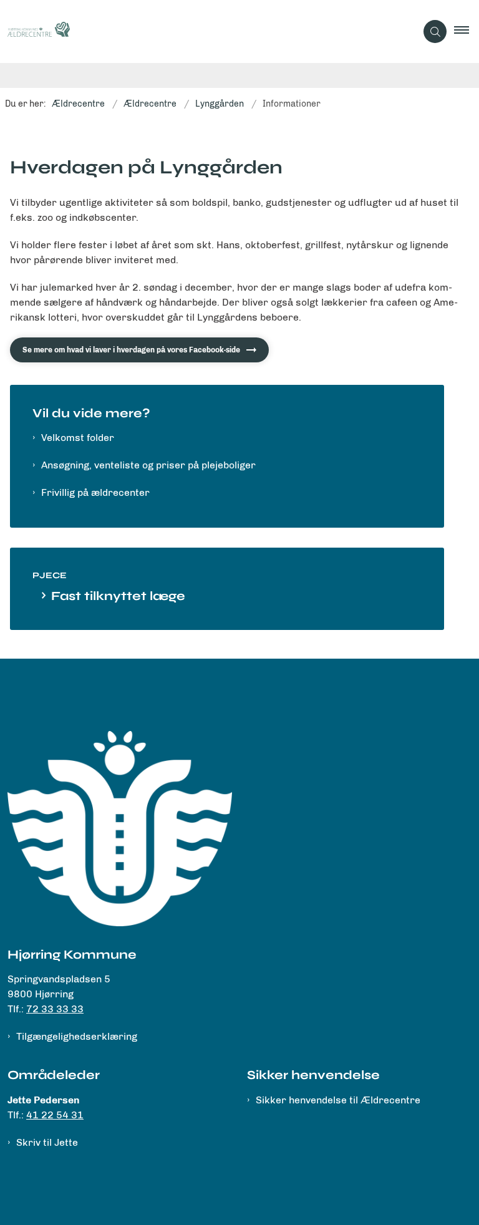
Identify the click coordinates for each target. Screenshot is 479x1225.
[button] (466, 31)
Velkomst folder (77, 437)
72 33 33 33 (55, 1009)
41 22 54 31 (55, 1115)
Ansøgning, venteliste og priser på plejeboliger (148, 465)
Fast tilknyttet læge (118, 596)
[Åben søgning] (435, 31)
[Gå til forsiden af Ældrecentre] (203, 31)
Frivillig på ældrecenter (95, 492)
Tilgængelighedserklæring (76, 1036)
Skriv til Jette (47, 1142)
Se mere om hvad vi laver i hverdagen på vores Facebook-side (131, 350)
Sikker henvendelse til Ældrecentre (338, 1100)
